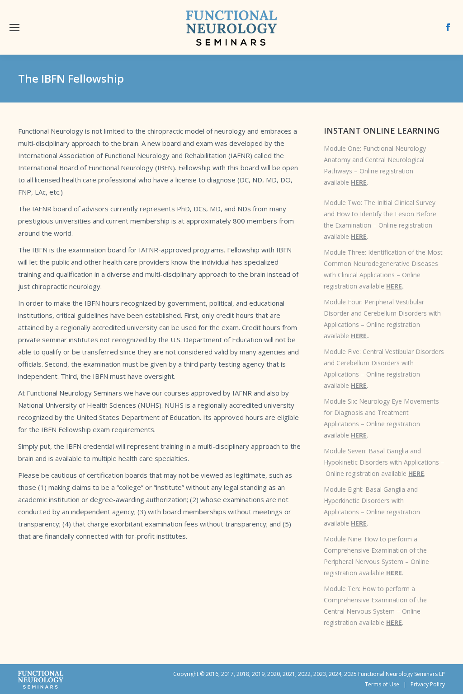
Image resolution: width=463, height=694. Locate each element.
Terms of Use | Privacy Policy (405, 684)
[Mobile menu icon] (14, 27)
